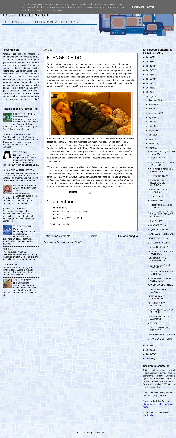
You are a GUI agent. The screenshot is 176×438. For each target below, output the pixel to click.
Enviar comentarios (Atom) (69, 242)
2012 (148, 92)
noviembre (154, 104)
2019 (148, 62)
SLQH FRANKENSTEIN (159, 230)
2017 (148, 70)
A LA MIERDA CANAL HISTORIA (19, 170)
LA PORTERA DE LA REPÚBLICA (157, 190)
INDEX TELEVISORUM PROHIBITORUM (24, 115)
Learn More (138, 7)
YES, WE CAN (20, 152)
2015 (148, 79)
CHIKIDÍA (7, 249)
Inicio (94, 236)
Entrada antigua (128, 236)
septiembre (154, 113)
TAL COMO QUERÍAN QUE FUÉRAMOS (161, 252)
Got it (150, 7)
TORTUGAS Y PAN (22, 280)
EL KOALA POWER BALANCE (157, 290)
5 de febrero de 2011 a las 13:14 (67, 218)
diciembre (153, 100)
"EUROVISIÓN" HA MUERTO (22, 227)
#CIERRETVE (10, 264)
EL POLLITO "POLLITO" (159, 243)
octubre (152, 109)
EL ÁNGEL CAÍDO (156, 158)
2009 (148, 350)
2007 (148, 359)
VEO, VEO (153, 323)
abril (151, 135)
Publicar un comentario (60, 224)
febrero (152, 143)
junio (151, 126)
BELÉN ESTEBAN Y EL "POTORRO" (159, 266)
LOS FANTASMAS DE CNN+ (161, 334)
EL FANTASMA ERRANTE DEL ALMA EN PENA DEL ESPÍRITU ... (161, 214)
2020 (148, 57)
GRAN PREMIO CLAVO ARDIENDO (159, 329)
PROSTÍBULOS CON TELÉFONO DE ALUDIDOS (158, 182)
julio (151, 122)
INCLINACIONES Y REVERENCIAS (157, 259)
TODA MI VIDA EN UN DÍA (160, 285)
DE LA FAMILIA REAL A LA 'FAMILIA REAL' (160, 170)
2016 (148, 75)
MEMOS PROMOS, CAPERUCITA (157, 297)
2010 (148, 345)
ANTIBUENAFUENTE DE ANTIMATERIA (160, 279)
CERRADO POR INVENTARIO (17, 134)
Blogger (100, 433)
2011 (148, 96)
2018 (148, 66)
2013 (148, 88)
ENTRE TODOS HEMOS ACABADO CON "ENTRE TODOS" (25, 188)
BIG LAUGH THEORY (158, 247)
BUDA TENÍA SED (156, 196)
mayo (151, 130)
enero (151, 148)
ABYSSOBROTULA (157, 225)
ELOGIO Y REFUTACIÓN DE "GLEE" (160, 206)
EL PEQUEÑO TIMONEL (159, 176)
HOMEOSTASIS (155, 201)
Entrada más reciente (57, 236)
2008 (148, 354)
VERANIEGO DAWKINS (14, 208)
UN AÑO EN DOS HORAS (160, 339)
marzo (152, 139)
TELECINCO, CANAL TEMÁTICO (158, 304)
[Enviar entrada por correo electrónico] (89, 192)
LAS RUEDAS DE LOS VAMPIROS (159, 318)
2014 (148, 83)
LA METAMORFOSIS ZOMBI (161, 234)
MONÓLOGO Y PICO (158, 238)
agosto (152, 117)
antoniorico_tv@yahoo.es (154, 395)
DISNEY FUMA (155, 221)
